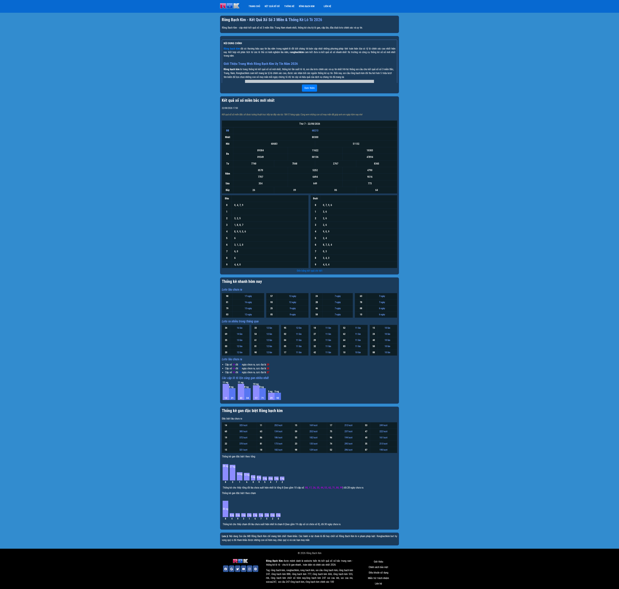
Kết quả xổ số (272, 6)
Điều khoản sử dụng (378, 572)
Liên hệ (327, 6)
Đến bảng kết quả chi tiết (309, 270)
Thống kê (289, 6)
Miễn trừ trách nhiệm (378, 578)
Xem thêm (309, 88)
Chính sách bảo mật (378, 567)
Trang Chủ (254, 6)
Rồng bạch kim (306, 6)
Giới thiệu (378, 561)
